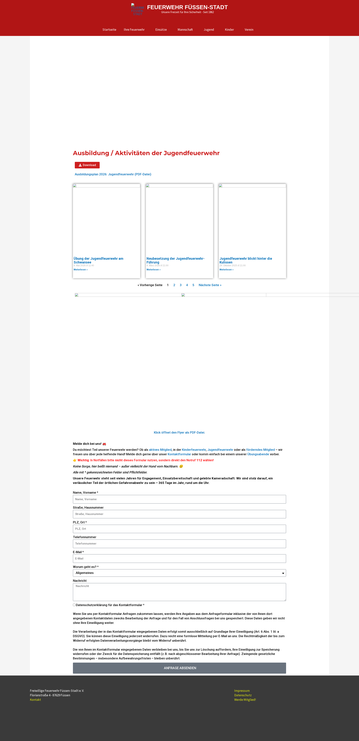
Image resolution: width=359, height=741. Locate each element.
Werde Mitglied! (245, 700)
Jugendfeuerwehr (220, 450)
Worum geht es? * (86, 567)
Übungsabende (258, 454)
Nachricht (80, 581)
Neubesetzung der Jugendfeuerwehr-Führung (176, 260)
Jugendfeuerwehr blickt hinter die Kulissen (246, 260)
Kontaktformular (179, 454)
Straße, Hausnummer (88, 507)
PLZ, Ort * (80, 522)
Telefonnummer (84, 537)
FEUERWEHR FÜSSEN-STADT (187, 7)
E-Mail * (78, 552)
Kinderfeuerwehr (194, 450)
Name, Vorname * (85, 492)
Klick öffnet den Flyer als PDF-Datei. (179, 432)
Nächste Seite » (210, 285)
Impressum (242, 691)
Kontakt (35, 700)
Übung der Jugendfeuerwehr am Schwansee (98, 260)
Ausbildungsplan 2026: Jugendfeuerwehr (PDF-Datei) (113, 174)
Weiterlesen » (81, 269)
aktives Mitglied (160, 450)
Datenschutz (243, 695)
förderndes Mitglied (260, 450)
